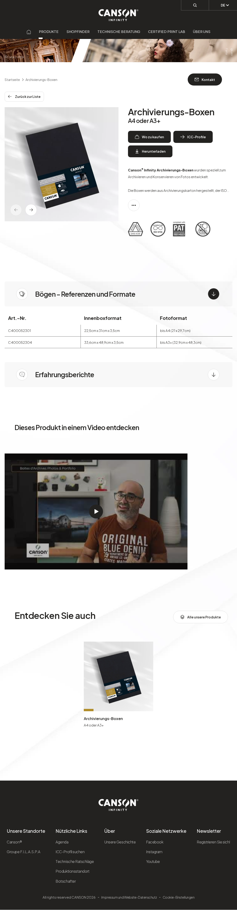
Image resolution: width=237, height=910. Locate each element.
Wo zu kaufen (153, 137)
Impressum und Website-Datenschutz (129, 897)
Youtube (153, 861)
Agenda (62, 841)
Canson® (14, 841)
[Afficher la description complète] (134, 205)
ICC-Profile (196, 137)
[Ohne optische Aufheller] (202, 230)
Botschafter (66, 881)
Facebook (154, 841)
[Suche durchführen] (195, 5)
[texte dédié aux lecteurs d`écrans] (31, 210)
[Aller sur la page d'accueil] (29, 31)
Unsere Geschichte (120, 841)
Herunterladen (153, 151)
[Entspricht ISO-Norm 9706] (157, 230)
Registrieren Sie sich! (213, 841)
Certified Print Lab (166, 31)
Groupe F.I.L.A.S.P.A (23, 851)
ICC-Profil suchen (70, 851)
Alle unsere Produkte (204, 617)
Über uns (201, 31)
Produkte (49, 31)
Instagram (154, 851)
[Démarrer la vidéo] (96, 511)
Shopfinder (78, 31)
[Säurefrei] (135, 230)
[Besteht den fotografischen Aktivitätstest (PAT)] (180, 230)
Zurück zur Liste (28, 96)
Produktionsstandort (72, 871)
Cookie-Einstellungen (178, 897)
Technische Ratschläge (75, 861)
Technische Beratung (118, 31)
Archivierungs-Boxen (103, 718)
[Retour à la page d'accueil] (118, 12)
